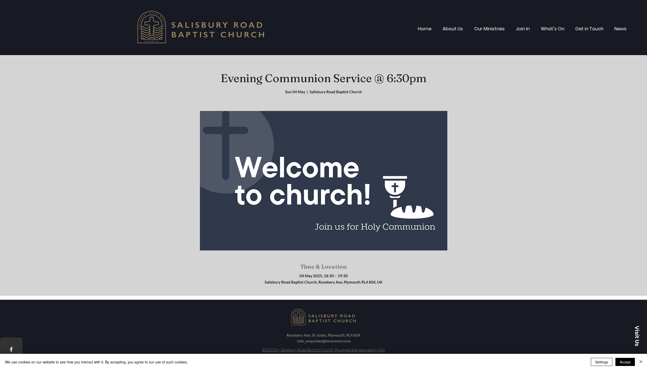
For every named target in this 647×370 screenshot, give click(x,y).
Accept (625, 361)
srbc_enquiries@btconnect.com (324, 341)
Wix (381, 349)
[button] (637, 336)
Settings (601, 361)
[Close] (641, 362)
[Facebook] (11, 349)
